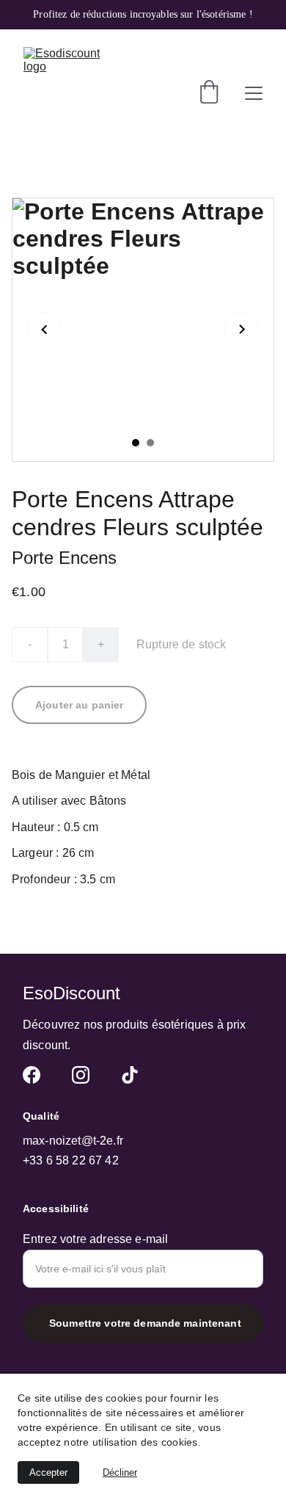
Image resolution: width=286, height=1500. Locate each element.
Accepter (48, 1472)
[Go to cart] (209, 93)
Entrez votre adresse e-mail (95, 1239)
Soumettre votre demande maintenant (145, 1323)
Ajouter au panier (79, 705)
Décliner (120, 1472)
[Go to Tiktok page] (130, 1075)
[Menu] (254, 93)
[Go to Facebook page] (31, 1075)
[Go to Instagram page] (80, 1075)
